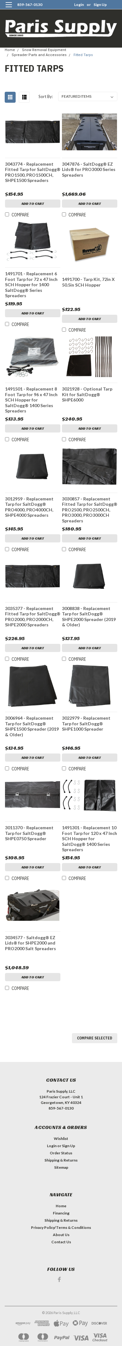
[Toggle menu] (8, 8)
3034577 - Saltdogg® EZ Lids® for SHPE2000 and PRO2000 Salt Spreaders (30, 943)
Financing (61, 1213)
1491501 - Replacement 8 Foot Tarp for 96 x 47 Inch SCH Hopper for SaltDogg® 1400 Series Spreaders (31, 399)
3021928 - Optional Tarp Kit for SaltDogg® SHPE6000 (87, 394)
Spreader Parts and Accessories (39, 55)
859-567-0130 (29, 4)
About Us (61, 1234)
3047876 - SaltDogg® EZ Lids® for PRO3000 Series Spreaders (88, 169)
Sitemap (61, 1167)
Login (79, 4)
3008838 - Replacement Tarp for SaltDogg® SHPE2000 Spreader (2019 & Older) (89, 617)
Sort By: (45, 96)
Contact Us (61, 1242)
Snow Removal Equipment (44, 50)
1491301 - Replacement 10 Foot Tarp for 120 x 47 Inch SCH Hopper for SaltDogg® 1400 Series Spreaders (89, 838)
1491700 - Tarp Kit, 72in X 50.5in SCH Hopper (88, 282)
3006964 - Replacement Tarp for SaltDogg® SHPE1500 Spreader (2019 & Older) (32, 726)
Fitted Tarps (83, 55)
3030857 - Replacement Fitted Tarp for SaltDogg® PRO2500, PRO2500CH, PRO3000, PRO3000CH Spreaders (89, 509)
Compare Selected (94, 1038)
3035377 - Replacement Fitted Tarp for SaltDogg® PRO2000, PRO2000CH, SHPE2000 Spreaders (32, 617)
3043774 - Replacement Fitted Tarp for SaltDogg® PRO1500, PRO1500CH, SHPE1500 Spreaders (32, 172)
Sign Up (100, 4)
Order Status (61, 1153)
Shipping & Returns (61, 1160)
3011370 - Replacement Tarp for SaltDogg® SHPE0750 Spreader (29, 833)
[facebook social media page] (59, 1279)
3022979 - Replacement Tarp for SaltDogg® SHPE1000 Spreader (86, 723)
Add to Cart (32, 203)
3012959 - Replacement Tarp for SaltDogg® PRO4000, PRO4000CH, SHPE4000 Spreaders (29, 507)
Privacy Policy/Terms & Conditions (61, 1227)
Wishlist (61, 1138)
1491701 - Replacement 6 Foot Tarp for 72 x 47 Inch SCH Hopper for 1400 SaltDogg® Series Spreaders (31, 284)
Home (10, 50)
